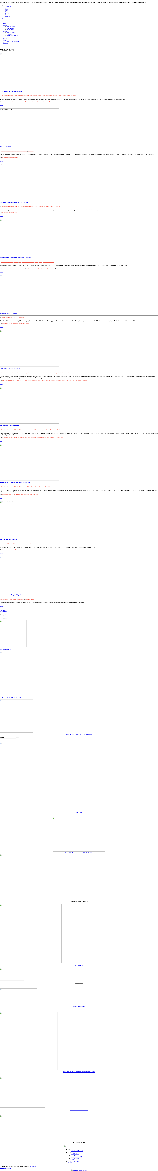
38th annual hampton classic (7, 437)
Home (6, 9)
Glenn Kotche (44, 380)
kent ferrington (36, 437)
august (3, 494)
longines (41, 437)
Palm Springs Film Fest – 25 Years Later (11, 91)
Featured (39, 95)
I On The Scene (11, 26)
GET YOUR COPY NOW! (6, 649)
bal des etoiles (5, 157)
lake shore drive (22, 323)
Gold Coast (10, 323)
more (1, 105)
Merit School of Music (63, 380)
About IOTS (70, 1160)
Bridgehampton (17, 437)
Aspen (11, 599)
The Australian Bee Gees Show (8, 539)
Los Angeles (55, 95)
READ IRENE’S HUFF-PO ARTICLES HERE (79, 734)
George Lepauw (37, 380)
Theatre (70, 373)
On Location (74, 95)
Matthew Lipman (55, 380)
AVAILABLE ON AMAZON (79, 1142)
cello (22, 380)
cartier (3, 101)
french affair (13, 157)
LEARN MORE (79, 812)
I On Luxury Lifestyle (12, 35)
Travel (58, 429)
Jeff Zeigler (49, 380)
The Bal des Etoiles (5, 146)
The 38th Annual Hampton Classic (9, 425)
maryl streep (12, 101)
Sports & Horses (45, 429)
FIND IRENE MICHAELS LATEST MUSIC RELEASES (79, 1072)
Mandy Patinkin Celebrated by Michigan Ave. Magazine (15, 257)
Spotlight (7, 16)
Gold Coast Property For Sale (8, 313)
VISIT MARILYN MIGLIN (79, 1006)
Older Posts (3, 610)
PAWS (9, 212)
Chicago (31, 206)
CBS (3, 268)
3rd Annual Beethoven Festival (8, 380)
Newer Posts (3, 611)
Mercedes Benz (28, 101)
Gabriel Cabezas (31, 380)
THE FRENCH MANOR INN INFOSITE (79, 1110)
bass (16, 380)
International (24, 151)
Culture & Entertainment (23, 95)
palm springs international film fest (38, 101)
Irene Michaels (10, 28)
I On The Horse (11, 37)
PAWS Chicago (14, 212)
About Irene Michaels (73, 1161)
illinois (22, 494)
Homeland (17, 268)
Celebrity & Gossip (12, 95)
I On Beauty (10, 34)
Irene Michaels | (5, 151)
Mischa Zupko (71, 380)
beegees (3, 549)
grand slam (18, 494)
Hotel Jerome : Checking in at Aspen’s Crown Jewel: (14, 595)
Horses (26, 437)
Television (51, 262)
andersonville (4, 323)
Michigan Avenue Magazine (44, 268)
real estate (27, 323)
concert (7, 549)
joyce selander (15, 323)
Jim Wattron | (4, 95)
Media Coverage (62, 95)
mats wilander (26, 494)
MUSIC (7, 13)
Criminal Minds (11, 268)
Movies (68, 95)
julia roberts (7, 101)
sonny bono (54, 101)
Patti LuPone (52, 268)
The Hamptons (53, 429)
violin (86, 380)
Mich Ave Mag (36, 268)
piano (81, 380)
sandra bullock (48, 101)
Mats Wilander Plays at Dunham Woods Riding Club (15, 482)
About (6, 10)
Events (31, 95)
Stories (6, 12)
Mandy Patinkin (29, 268)
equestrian (22, 437)
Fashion (35, 95)
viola (84, 380)
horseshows (30, 437)
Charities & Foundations (23, 206)
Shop (6, 15)
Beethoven (19, 380)
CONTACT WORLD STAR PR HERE (10, 697)
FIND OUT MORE (79, 983)
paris (17, 157)
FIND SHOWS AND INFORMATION (79, 901)
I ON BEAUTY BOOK (13, 41)
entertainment (11, 549)
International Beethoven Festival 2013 (10, 368)
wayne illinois (35, 494)
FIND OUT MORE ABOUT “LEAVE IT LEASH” (79, 852)
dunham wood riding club (10, 494)
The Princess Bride (66, 268)
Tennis (31, 494)
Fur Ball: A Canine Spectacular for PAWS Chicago (14, 202)
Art (10, 373)
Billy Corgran (5, 212)
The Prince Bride (59, 268)
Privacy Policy (10, 29)
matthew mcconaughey (20, 101)
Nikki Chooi (77, 380)
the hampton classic (53, 437)
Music (59, 373)
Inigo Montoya (22, 268)
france (9, 157)
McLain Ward (46, 437)
